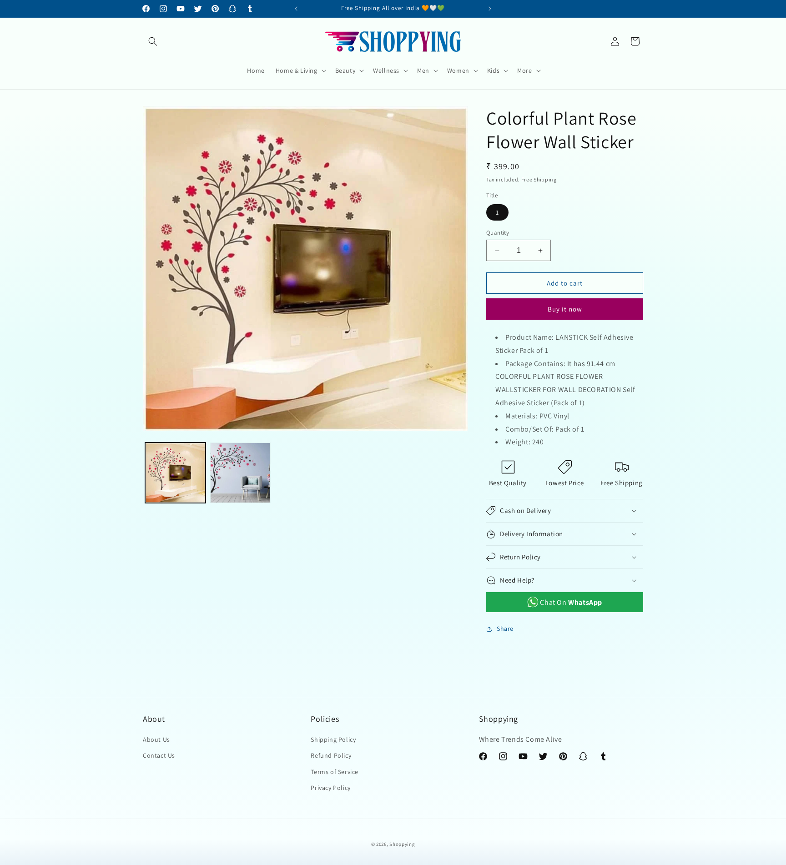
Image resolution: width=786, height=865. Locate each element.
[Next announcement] (490, 8)
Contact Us (159, 755)
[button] (153, 41)
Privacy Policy (330, 788)
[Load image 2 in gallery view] (240, 473)
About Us (156, 739)
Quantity (497, 232)
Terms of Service (334, 772)
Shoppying (402, 844)
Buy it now (565, 309)
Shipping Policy (333, 739)
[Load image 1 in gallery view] (175, 473)
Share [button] (505, 628)
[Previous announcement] (296, 8)
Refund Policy (331, 755)
